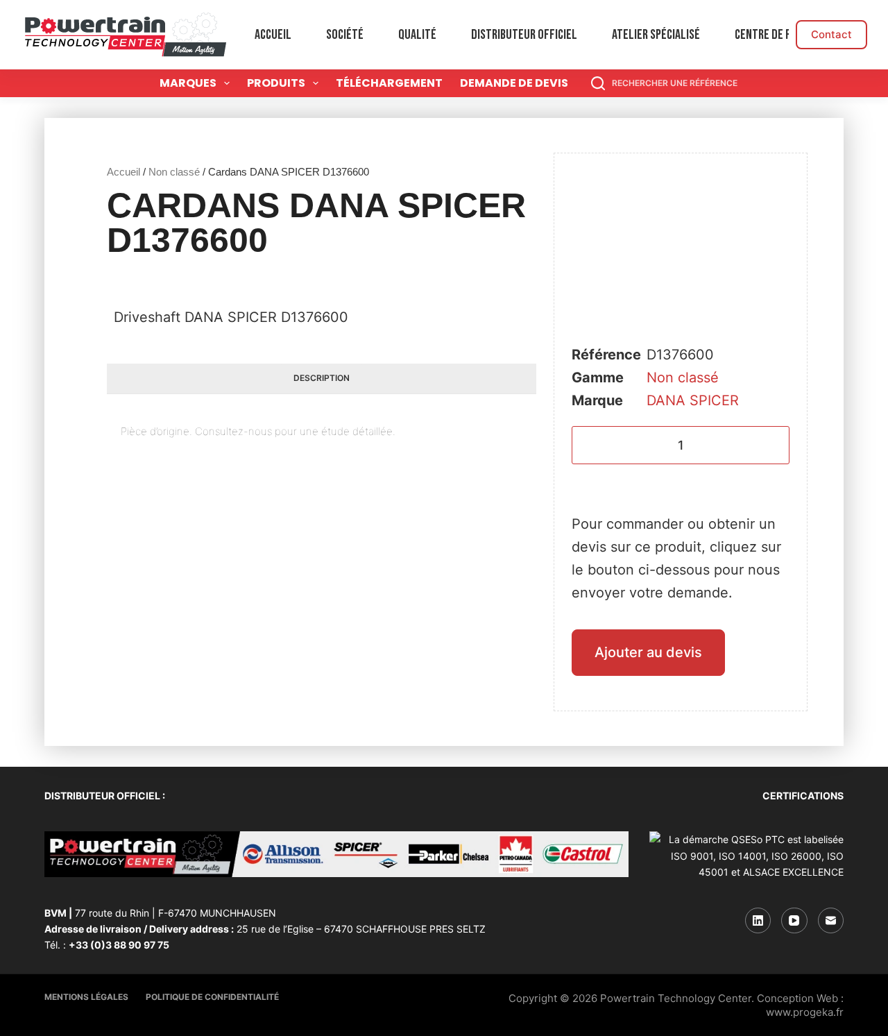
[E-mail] (831, 921)
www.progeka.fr (805, 1012)
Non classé (174, 172)
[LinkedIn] (758, 921)
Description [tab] (321, 378)
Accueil (273, 34)
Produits (276, 83)
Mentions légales (86, 997)
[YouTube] (794, 921)
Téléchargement (389, 83)
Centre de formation (786, 34)
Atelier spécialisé (656, 34)
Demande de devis (514, 83)
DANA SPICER (693, 400)
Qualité (417, 34)
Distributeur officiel (524, 34)
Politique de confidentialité (212, 997)
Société (345, 34)
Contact (831, 34)
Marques (188, 83)
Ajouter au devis (648, 652)
